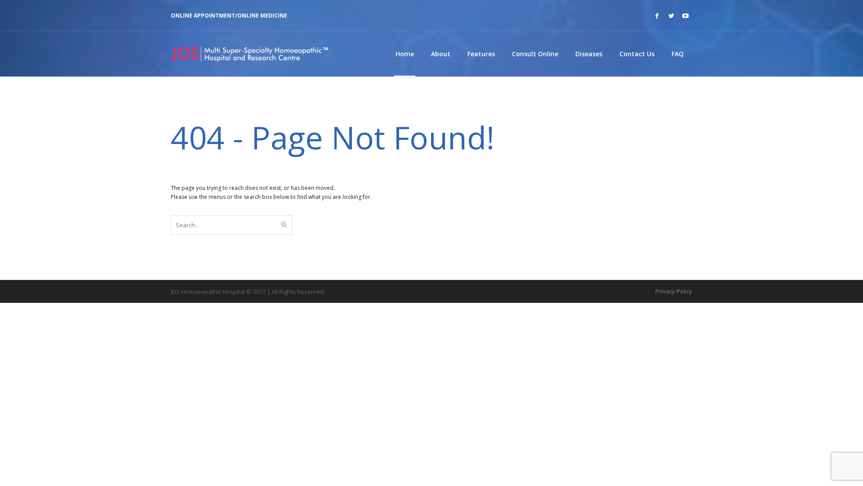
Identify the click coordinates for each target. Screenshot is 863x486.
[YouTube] (685, 15)
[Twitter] (671, 15)
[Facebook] (656, 15)
